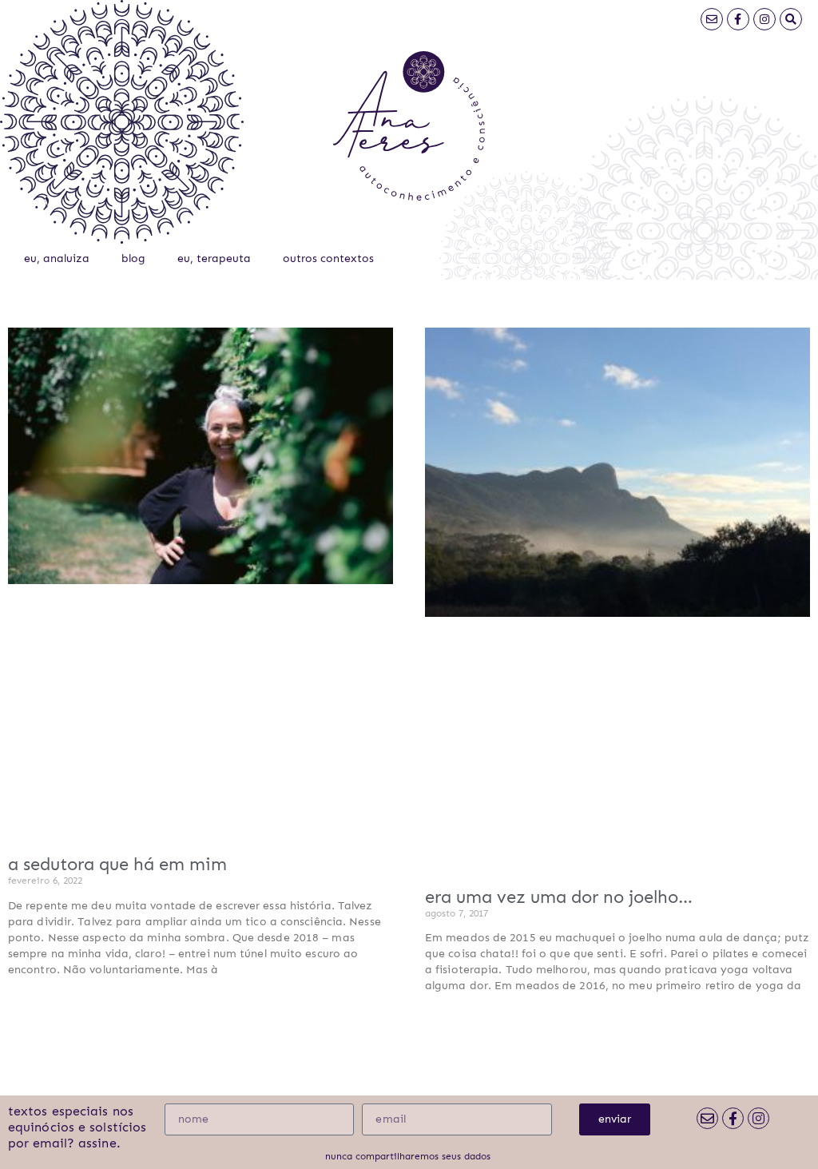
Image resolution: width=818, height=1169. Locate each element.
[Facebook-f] (738, 19)
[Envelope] (712, 19)
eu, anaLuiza (56, 258)
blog (133, 258)
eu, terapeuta (214, 258)
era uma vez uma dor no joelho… (559, 897)
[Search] (791, 19)
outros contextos (328, 258)
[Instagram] (764, 19)
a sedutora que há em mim (117, 864)
